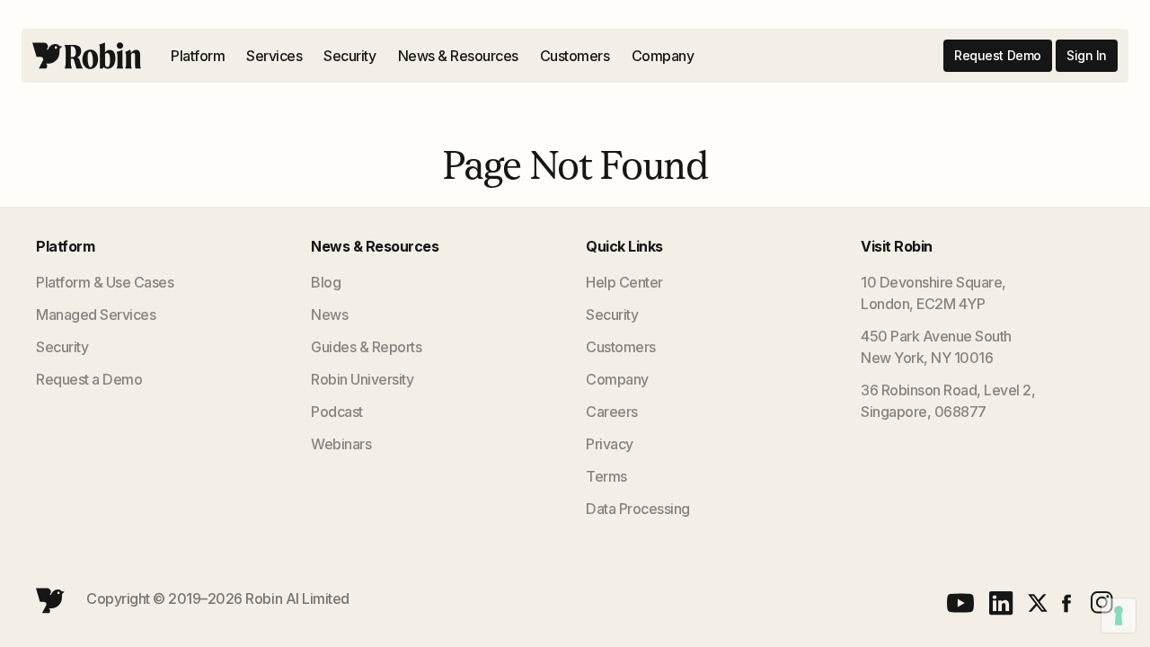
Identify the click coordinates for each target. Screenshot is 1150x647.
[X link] (1038, 603)
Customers (575, 56)
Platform (198, 56)
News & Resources (458, 56)
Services (274, 56)
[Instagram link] (1099, 603)
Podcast (337, 412)
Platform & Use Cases (104, 282)
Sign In (1086, 55)
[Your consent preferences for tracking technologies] (1118, 615)
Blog (326, 282)
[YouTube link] (960, 603)
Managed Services (95, 315)
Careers (612, 412)
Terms (606, 476)
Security (349, 56)
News (329, 315)
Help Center (624, 282)
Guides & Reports (366, 347)
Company (663, 56)
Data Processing (638, 509)
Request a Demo (89, 379)
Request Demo (997, 55)
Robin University (362, 379)
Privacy (609, 444)
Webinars (341, 444)
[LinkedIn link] (1001, 603)
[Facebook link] (1066, 603)
